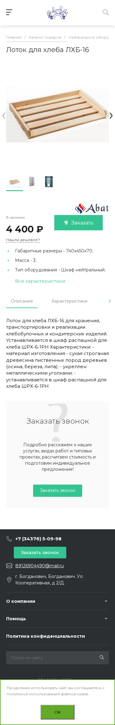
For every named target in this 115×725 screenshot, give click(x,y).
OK (57, 712)
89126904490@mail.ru (39, 565)
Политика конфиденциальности (45, 636)
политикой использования (33, 694)
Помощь (16, 618)
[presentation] (4, 114)
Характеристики (69, 301)
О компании (20, 601)
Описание (22, 301)
